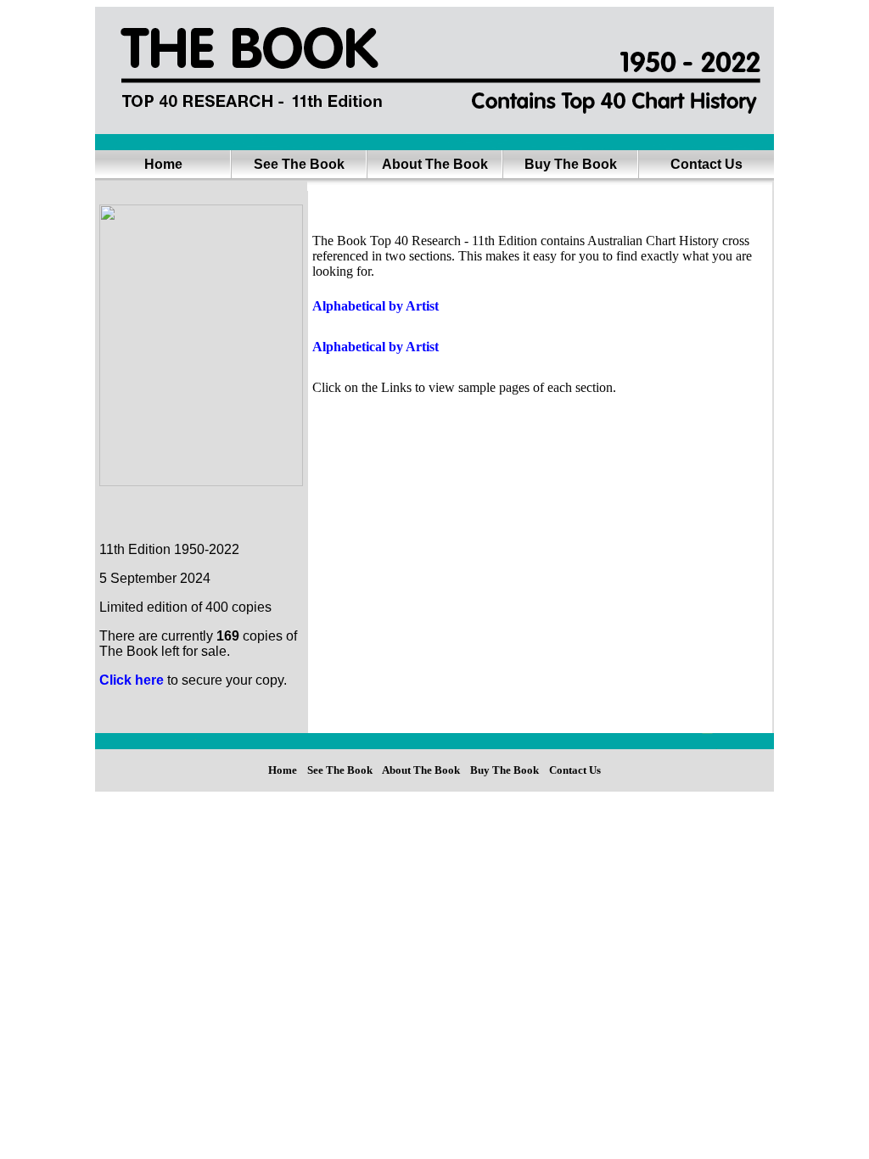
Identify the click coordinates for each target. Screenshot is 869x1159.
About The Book (435, 164)
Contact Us (706, 164)
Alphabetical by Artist (375, 306)
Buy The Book (570, 164)
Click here (131, 680)
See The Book (299, 164)
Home (163, 164)
